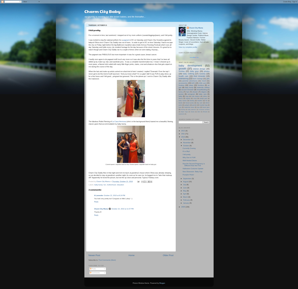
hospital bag (203, 105)
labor (198, 111)
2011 (183, 134)
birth (193, 83)
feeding (192, 100)
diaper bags (184, 111)
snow (195, 98)
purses (181, 94)
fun (105, 185)
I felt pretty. (187, 154)
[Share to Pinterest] (151, 182)
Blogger (162, 283)
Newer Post (94, 255)
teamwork (181, 114)
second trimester (187, 90)
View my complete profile (188, 47)
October (186, 146)
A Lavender (98, 195)
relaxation (120, 185)
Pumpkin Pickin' (188, 175)
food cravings (198, 78)
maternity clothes (203, 87)
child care (202, 83)
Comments (95, 273)
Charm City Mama (101, 209)
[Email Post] (138, 181)
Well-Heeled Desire (190, 160)
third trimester (199, 76)
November (187, 143)
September (187, 178)
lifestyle (205, 111)
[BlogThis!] (144, 182)
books (181, 103)
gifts (208, 78)
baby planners (192, 109)
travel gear (206, 107)
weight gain (203, 98)
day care (199, 103)
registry (188, 98)
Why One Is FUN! (189, 157)
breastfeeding (202, 90)
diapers (204, 92)
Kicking (183, 109)
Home (132, 255)
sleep (191, 85)
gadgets (187, 105)
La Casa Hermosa (119, 121)
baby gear (194, 71)
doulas (193, 111)
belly (180, 96)
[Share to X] (147, 182)
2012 (183, 131)
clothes (205, 96)
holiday (182, 71)
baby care (203, 94)
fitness (181, 98)
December (187, 139)
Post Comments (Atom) (107, 260)
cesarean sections (204, 109)
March (185, 197)
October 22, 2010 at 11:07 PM (123, 209)
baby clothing (188, 74)
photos (207, 71)
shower (195, 92)
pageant (126, 40)
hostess (181, 85)
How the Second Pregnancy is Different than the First (194, 164)
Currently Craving (189, 148)
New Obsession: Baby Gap (192, 171)
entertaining (183, 78)
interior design (199, 69)
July (184, 185)
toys (198, 107)
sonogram (191, 94)
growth (182, 68)
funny (181, 92)
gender (194, 105)
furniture (201, 85)
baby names (183, 100)
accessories (183, 83)
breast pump (190, 103)
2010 (183, 137)
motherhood (111, 185)
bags (187, 96)
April (185, 194)
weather (199, 100)
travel (204, 81)
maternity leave (189, 107)
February (186, 200)
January (186, 203)
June (185, 188)
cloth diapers (195, 96)
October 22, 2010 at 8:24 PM (114, 195)
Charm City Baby (102, 11)
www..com (194, 57)
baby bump (98, 185)
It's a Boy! (186, 151)
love (180, 107)
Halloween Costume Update (193, 168)
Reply (96, 202)
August (186, 182)
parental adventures (189, 81)
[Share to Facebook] (149, 182)
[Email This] (142, 182)
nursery (202, 74)
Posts (93, 269)
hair (187, 92)
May (185, 191)
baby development (190, 65)
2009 (183, 207)
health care (183, 76)
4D (206, 100)
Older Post (168, 255)
